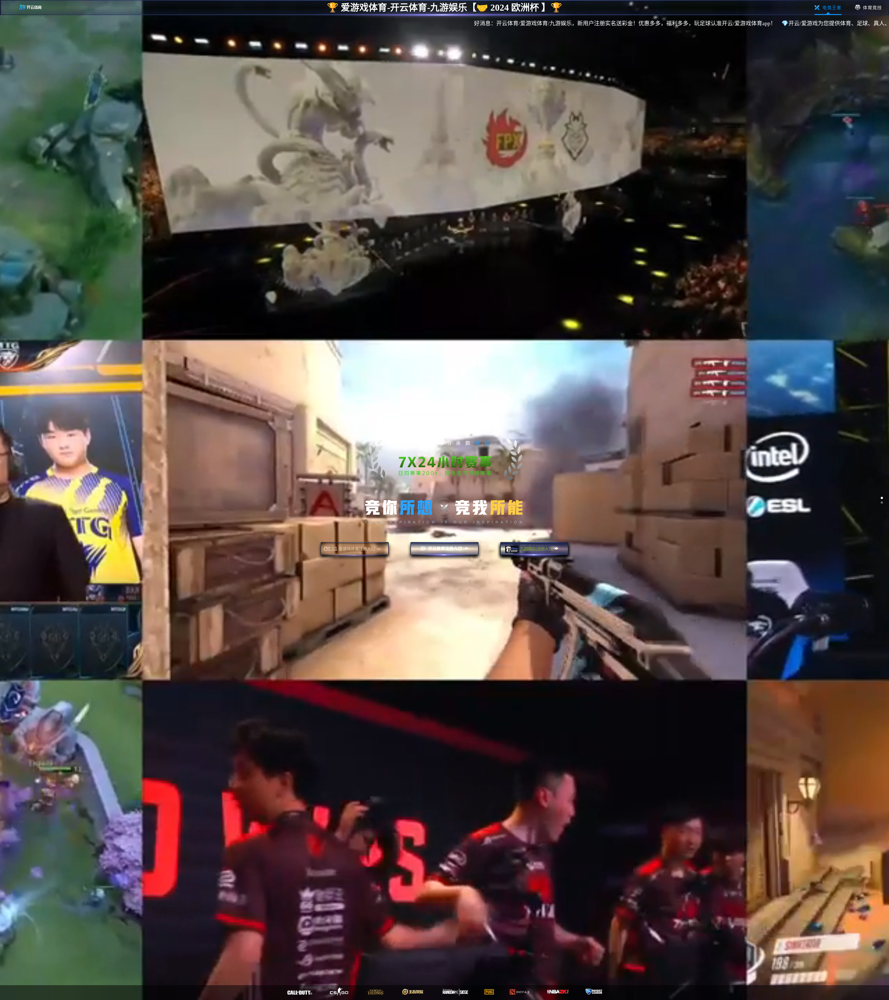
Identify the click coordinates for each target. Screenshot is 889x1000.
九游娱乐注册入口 (534, 551)
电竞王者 (828, 7)
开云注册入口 (444, 551)
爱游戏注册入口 (354, 551)
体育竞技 (868, 7)
